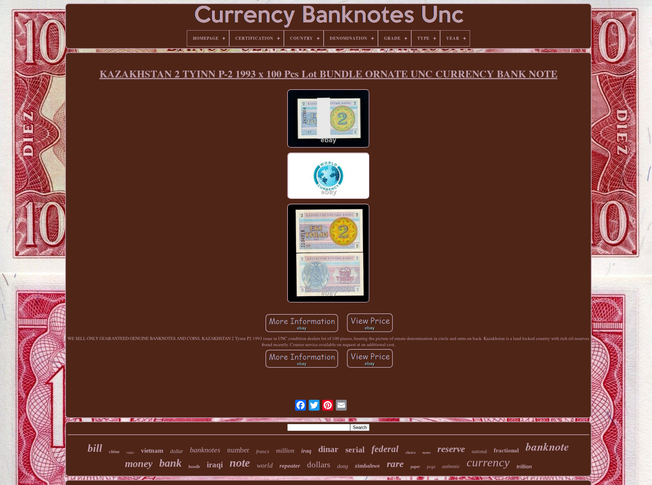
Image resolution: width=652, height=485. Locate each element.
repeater (289, 465)
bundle (194, 466)
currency (488, 462)
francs (262, 451)
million (285, 450)
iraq (306, 450)
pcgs (431, 466)
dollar (176, 451)
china (114, 451)
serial (355, 449)
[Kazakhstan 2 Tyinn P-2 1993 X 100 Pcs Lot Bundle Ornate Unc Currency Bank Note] (328, 119)
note (240, 462)
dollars (318, 464)
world (265, 465)
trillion (524, 466)
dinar (328, 449)
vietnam (152, 450)
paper (415, 466)
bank (170, 463)
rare (395, 463)
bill (95, 448)
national (479, 451)
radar (130, 452)
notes (426, 452)
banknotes (205, 450)
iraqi (215, 465)
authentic (451, 466)
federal (385, 449)
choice (410, 452)
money (138, 463)
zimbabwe (367, 466)
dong (342, 466)
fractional (506, 450)
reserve (451, 449)
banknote (547, 446)
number (238, 450)
